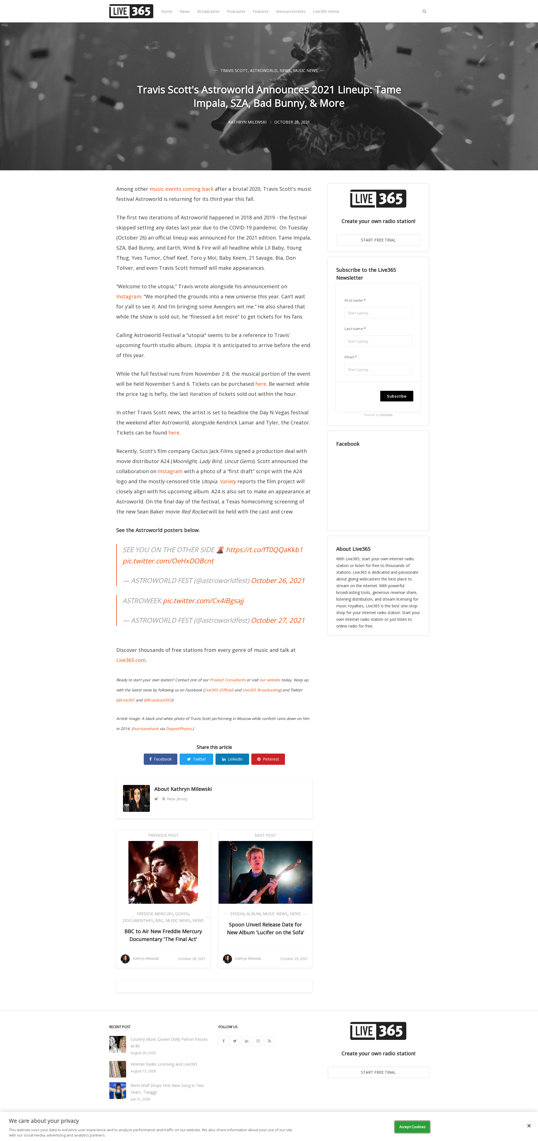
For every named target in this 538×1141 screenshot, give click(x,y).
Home (166, 11)
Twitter (199, 759)
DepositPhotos (178, 728)
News (185, 11)
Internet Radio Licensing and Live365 (164, 1064)
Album (254, 913)
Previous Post (163, 835)
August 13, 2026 (143, 1071)
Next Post (265, 835)
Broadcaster (208, 11)
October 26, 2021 (278, 580)
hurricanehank (146, 728)
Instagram (128, 296)
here (260, 383)
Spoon (237, 913)
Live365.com (131, 660)
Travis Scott (234, 70)
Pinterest (271, 759)
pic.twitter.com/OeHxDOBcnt (168, 560)
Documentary (138, 920)
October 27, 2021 (278, 620)
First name (354, 300)
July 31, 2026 (140, 1099)
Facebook (163, 759)
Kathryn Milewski (191, 789)
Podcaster (236, 11)
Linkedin (235, 759)
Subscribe (397, 396)
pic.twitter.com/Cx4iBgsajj (203, 600)
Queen (182, 913)
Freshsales (386, 415)
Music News (305, 70)
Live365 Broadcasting (261, 689)
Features (261, 11)
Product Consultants (227, 679)
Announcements (291, 11)
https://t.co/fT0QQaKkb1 (264, 549)
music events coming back (182, 188)
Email (349, 356)
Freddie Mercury (155, 913)
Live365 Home (326, 11)
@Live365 (125, 700)
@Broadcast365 (157, 700)
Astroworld (263, 70)
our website (269, 679)
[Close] (529, 1126)
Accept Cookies (412, 1126)
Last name (354, 328)
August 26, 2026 (143, 1053)
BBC (159, 920)
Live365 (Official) (218, 689)
